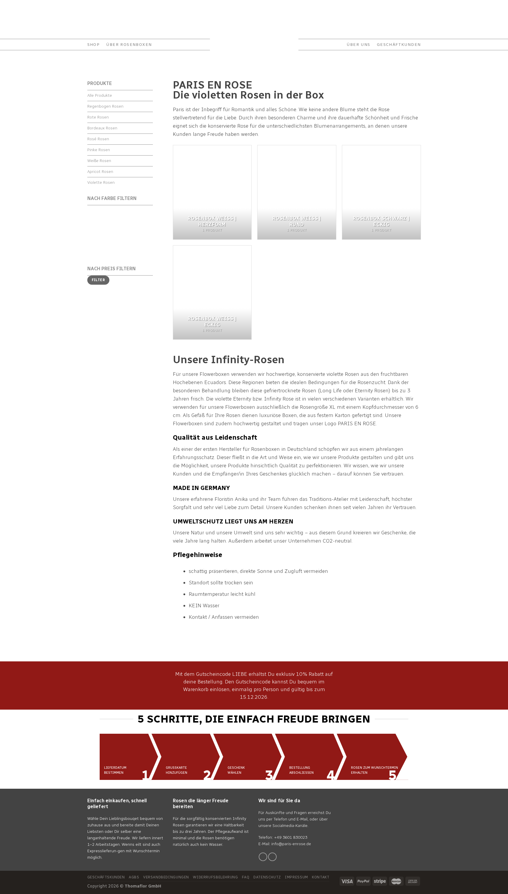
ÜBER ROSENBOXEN (129, 44)
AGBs (134, 877)
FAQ (135, 7)
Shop (93, 44)
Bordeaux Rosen (102, 128)
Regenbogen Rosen (105, 106)
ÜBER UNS (358, 44)
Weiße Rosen (99, 160)
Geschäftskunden (106, 877)
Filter (98, 280)
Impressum (296, 877)
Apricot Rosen (100, 171)
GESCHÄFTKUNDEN (399, 44)
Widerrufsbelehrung (215, 877)
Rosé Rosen (98, 138)
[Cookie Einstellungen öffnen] (13, 886)
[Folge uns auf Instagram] (272, 857)
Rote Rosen (98, 117)
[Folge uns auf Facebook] (263, 857)
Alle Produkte (99, 95)
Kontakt (95, 7)
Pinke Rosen (98, 149)
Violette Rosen (101, 182)
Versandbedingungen (166, 877)
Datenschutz (267, 877)
